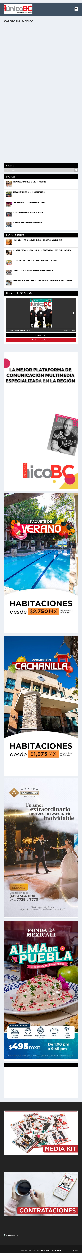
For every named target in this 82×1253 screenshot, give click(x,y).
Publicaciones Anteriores (41, 340)
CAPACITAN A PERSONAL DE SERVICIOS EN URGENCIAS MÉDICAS (29, 140)
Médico (25, 75)
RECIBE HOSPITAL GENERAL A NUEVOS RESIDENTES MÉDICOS (28, 71)
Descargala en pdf (41, 335)
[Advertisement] (22, 1082)
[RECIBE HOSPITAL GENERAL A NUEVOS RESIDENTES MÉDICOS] (41, 46)
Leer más (11, 86)
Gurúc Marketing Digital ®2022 (51, 1250)
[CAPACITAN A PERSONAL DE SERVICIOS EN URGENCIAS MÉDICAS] (41, 115)
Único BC (11, 75)
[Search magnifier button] (76, 170)
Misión (75, 1251)
